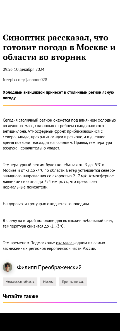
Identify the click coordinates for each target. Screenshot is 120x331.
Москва (48, 281)
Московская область (20, 281)
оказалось (65, 242)
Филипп (27, 267)
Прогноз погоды (73, 281)
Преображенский (59, 267)
